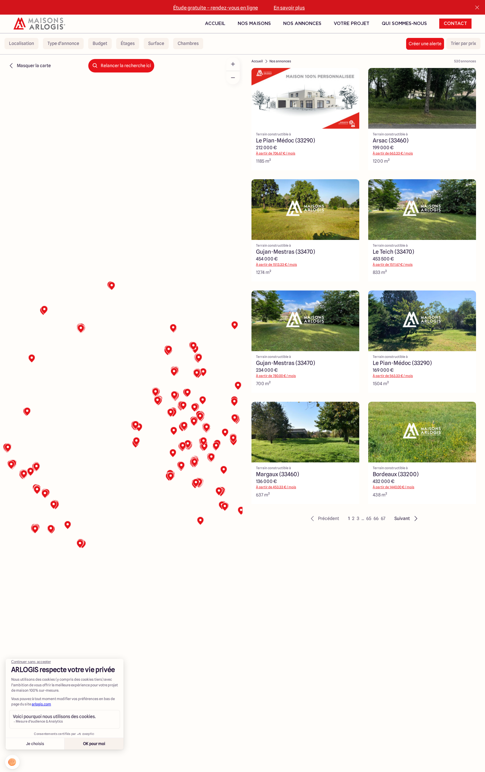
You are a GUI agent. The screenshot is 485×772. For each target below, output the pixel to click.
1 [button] (349, 518)
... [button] (363, 518)
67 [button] (383, 518)
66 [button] (376, 518)
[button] (324, 518)
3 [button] (358, 518)
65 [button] (368, 518)
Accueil (215, 23)
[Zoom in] (233, 64)
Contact (455, 23)
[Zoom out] (233, 77)
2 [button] (353, 518)
